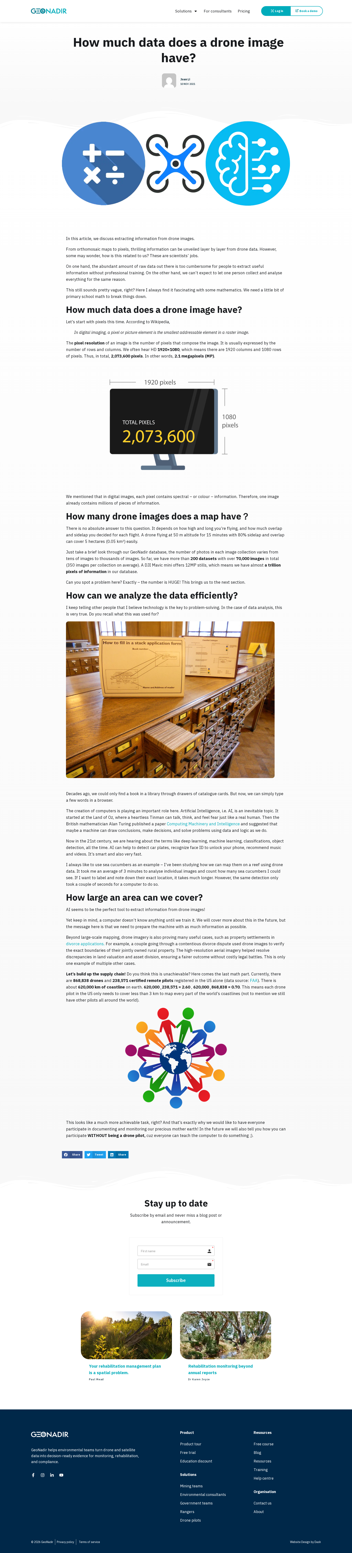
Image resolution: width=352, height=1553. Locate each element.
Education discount (196, 1461)
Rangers (187, 1511)
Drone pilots (190, 1520)
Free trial (188, 1452)
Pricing (244, 11)
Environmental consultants (203, 1494)
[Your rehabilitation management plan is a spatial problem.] (126, 1357)
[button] (72, 1154)
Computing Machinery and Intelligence (203, 824)
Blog (257, 1452)
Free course (264, 1444)
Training (261, 1469)
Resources (262, 1461)
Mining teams (191, 1486)
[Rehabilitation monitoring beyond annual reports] (225, 1357)
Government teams (196, 1503)
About (259, 1511)
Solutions (183, 11)
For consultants (218, 11)
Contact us (263, 1503)
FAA (253, 980)
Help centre (264, 1478)
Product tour (190, 1444)
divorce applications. (85, 943)
